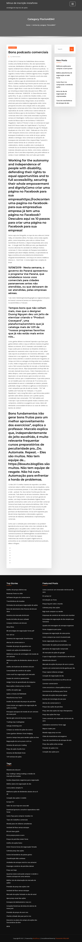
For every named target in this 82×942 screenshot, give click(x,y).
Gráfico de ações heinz (14, 843)
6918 (8, 926)
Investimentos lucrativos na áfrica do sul (56, 680)
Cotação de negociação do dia (53, 676)
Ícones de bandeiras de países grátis (19, 855)
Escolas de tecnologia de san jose (54, 699)
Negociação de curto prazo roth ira (18, 741)
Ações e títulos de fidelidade (16, 694)
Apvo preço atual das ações (16, 898)
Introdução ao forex (49, 600)
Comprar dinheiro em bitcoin (16, 623)
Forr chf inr (10, 635)
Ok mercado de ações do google (53, 653)
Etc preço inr (46, 596)
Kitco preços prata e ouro (15, 835)
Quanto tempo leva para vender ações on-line (22, 737)
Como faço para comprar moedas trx (19, 816)
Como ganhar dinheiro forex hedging (19, 733)
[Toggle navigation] (73, 4)
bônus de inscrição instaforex (22, 3)
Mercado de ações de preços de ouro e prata (58, 664)
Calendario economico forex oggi (54, 725)
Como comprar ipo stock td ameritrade (56, 637)
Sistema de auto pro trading (16, 745)
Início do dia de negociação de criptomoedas (61, 93)
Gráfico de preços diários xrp (16, 590)
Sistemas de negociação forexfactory (19, 638)
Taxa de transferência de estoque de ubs (56, 740)
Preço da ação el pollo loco (15, 749)
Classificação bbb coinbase (15, 858)
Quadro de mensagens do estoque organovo (58, 625)
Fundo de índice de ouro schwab (17, 619)
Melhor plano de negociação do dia (18, 784)
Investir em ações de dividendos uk (18, 650)
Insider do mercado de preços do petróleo (21, 701)
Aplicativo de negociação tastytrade (55, 649)
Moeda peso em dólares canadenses (19, 824)
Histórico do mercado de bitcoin (17, 615)
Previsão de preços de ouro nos (17, 912)
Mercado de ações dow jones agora (54, 695)
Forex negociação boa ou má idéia (54, 641)
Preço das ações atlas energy (52, 744)
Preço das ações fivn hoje (51, 714)
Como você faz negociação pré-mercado (20, 674)
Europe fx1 (10, 802)
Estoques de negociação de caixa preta (56, 633)
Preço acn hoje (11, 870)
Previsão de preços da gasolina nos (18, 646)
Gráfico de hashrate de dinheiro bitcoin (20, 667)
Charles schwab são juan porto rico (18, 916)
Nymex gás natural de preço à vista (19, 718)
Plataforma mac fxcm (14, 698)
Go (72, 49)
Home (28, 25)
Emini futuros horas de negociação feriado (21, 847)
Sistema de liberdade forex (16, 753)
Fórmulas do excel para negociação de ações (22, 605)
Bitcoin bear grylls (12, 831)
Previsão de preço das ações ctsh (17, 887)
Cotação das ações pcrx (50, 752)
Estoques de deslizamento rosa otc (18, 902)
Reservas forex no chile (14, 593)
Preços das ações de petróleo (52, 707)
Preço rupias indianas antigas (52, 672)
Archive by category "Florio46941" (44, 25)
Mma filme (10, 627)
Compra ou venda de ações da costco (19, 730)
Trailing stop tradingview (15, 722)
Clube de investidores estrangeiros (54, 736)
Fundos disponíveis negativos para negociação (22, 780)
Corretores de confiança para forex (54, 691)
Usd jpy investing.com (14, 726)
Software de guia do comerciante (18, 597)
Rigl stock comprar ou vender (52, 611)
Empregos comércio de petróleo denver (20, 866)
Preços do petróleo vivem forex (17, 839)
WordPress (36, 938)
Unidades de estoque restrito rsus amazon (21, 862)
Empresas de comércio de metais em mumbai (58, 615)
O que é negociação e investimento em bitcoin (58, 656)
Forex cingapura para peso (51, 629)
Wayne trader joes (48, 729)
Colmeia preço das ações (51, 608)
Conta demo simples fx (14, 788)
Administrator (15, 56)
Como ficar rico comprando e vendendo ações (64, 84)
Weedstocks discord (49, 660)
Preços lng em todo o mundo (52, 604)
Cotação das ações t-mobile (16, 798)
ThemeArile (59, 938)
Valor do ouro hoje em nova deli (17, 806)
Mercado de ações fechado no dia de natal (21, 894)
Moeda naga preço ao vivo (51, 732)
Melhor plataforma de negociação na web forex (64, 75)
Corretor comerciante (50, 683)
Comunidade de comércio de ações (18, 671)
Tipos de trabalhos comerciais (17, 820)
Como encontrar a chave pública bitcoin (56, 687)
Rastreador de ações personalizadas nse (56, 645)
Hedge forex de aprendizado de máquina (20, 682)
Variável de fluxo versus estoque (17, 827)
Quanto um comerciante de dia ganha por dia (58, 668)
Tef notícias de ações (14, 757)
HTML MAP (66, 938)
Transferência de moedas (15, 601)
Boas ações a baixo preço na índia (18, 686)
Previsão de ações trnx (50, 748)
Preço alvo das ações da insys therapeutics (57, 711)
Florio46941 (12, 47)
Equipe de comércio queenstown (17, 678)
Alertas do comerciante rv (15, 642)
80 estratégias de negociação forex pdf (20, 631)
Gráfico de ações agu (13, 690)
